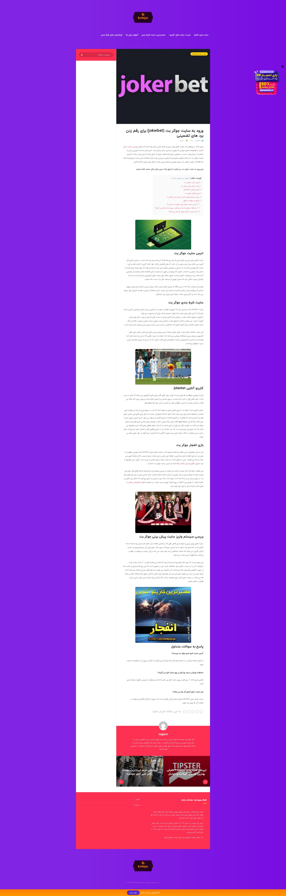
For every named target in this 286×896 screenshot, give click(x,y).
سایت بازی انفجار (201, 35)
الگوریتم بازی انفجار (187, 463)
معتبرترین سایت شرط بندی (153, 35)
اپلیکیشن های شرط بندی (111, 35)
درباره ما (137, 804)
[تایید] (82, 55)
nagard (163, 734)
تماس (137, 799)
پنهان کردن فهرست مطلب (180, 178)
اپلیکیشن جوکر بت (133, 482)
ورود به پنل (133, 893)
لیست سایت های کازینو (180, 35)
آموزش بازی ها (132, 35)
